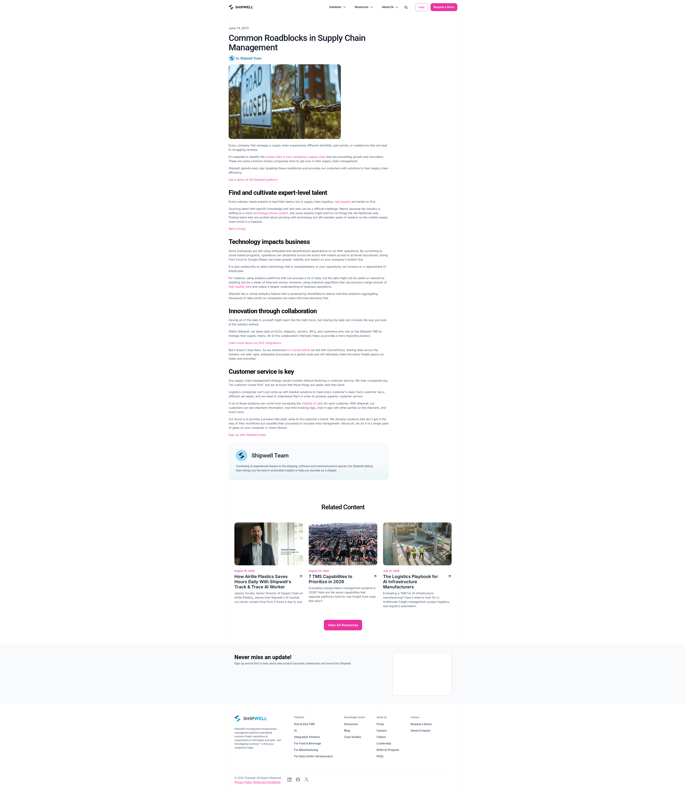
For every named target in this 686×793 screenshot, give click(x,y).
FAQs (380, 756)
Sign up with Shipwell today (247, 435)
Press (380, 724)
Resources (351, 724)
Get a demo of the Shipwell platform (253, 179)
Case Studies (352, 737)
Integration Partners (307, 737)
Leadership (384, 743)
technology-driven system (270, 213)
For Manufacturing (306, 750)
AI (295, 730)
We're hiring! (237, 229)
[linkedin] (289, 780)
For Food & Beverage (307, 743)
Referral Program (388, 750)
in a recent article (298, 350)
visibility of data (312, 403)
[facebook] (298, 780)
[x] (306, 780)
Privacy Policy (243, 782)
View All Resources (343, 625)
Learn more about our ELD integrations (255, 343)
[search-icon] (406, 7)
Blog (347, 730)
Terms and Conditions (266, 782)
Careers (382, 730)
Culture (381, 737)
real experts (343, 201)
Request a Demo (443, 7)
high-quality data (240, 286)
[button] (337, 7)
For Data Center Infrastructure (313, 756)
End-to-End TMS (304, 724)
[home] (241, 7)
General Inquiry (420, 730)
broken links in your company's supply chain (295, 157)
